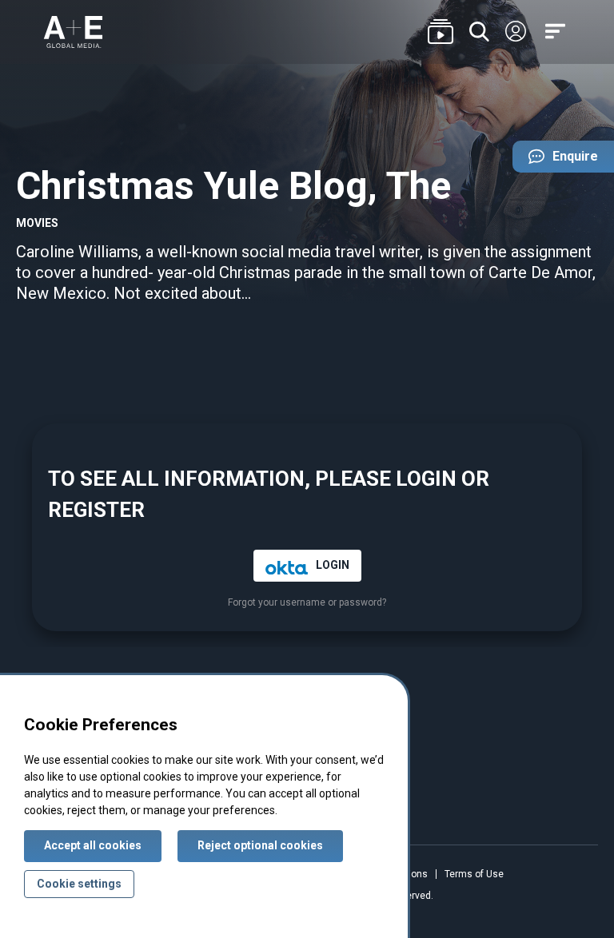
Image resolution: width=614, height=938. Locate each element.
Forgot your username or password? (307, 603)
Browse (440, 32)
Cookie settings (79, 883)
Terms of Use (474, 874)
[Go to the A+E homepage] (73, 32)
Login (515, 32)
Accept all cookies (93, 845)
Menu (558, 32)
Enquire (555, 161)
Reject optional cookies (260, 845)
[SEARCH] (479, 32)
